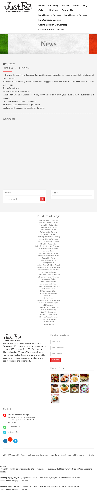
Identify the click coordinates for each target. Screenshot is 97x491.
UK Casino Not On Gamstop (48, 241)
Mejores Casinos (48, 324)
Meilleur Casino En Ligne (48, 310)
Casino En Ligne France (48, 315)
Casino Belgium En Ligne (48, 284)
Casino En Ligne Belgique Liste (48, 286)
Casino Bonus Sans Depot (48, 303)
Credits (91, 455)
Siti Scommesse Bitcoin (48, 291)
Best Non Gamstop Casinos (48, 223)
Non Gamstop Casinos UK (48, 220)
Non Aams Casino (48, 289)
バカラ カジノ (48, 296)
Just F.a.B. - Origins (16, 68)
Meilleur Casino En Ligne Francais (48, 265)
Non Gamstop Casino (48, 234)
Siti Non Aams (48, 305)
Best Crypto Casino (48, 279)
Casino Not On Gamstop (48, 232)
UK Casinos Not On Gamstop (48, 277)
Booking (53, 10)
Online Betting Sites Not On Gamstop (48, 246)
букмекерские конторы (48, 293)
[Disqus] (48, 153)
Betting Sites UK (48, 263)
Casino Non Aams (48, 258)
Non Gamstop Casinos (49, 15)
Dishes (65, 5)
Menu (76, 5)
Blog (85, 5)
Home (41, 5)
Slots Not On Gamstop (48, 244)
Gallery (42, 10)
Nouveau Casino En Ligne (48, 317)
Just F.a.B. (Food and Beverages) (35, 455)
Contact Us (67, 10)
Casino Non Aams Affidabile (48, 307)
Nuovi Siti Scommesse (48, 312)
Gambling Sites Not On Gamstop (48, 237)
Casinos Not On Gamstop (51, 30)
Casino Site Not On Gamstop (52, 25)
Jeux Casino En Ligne (48, 282)
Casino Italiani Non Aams (48, 227)
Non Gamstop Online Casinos (48, 256)
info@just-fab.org (13, 432)
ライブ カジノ (48, 298)
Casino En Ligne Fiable (48, 319)
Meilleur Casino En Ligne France (48, 267)
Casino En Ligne (48, 251)
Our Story (53, 5)
